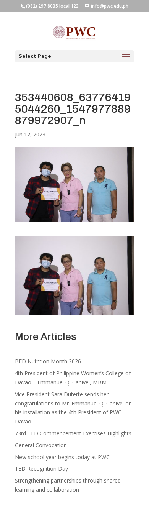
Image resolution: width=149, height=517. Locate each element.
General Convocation (41, 445)
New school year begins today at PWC (62, 457)
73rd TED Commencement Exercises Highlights (74, 433)
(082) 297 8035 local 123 (52, 6)
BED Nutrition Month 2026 (48, 361)
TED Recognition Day (41, 468)
